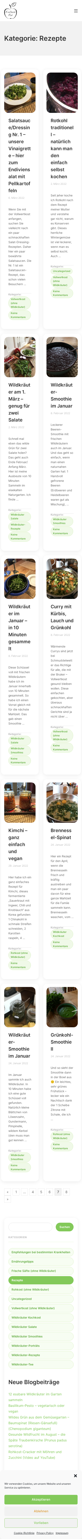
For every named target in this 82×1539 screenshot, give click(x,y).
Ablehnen (41, 1511)
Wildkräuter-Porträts (26, 1345)
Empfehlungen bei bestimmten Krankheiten (41, 1252)
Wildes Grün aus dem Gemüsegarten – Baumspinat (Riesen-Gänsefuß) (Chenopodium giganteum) (38, 1423)
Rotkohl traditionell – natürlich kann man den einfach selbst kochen (62, 148)
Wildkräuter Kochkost (59, 934)
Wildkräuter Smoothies (59, 521)
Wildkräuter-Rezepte (18, 526)
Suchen (65, 1227)
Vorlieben (41, 1523)
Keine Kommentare (21, 314)
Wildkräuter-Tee (22, 1364)
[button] (75, 1475)
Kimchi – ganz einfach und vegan (17, 844)
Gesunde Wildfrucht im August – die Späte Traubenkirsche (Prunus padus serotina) (37, 1440)
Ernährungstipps (22, 1261)
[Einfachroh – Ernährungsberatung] (10, 11)
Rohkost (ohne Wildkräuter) (19, 955)
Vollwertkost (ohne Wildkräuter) (18, 303)
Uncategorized (61, 271)
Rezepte (17, 1280)
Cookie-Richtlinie (24, 1533)
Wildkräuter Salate (17, 516)
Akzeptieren (41, 1499)
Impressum (62, 1533)
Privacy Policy (45, 1533)
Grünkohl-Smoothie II (62, 1042)
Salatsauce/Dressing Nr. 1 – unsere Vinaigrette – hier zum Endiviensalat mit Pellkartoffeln (19, 155)
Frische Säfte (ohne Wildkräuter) (34, 1271)
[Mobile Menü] (76, 10)
